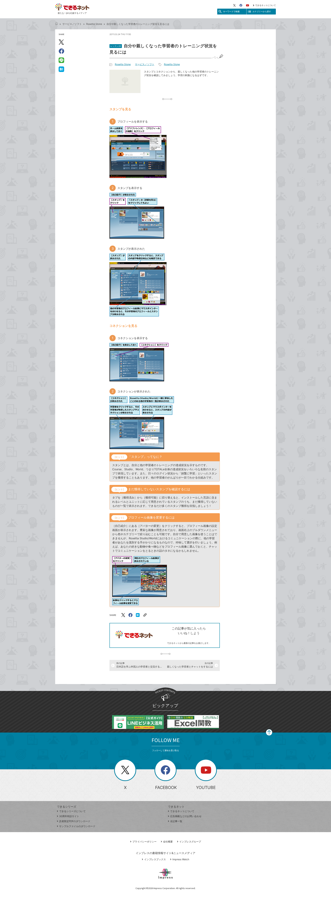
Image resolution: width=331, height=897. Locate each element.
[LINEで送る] (61, 60)
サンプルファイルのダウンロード (77, 826)
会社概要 (168, 841)
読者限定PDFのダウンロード (74, 821)
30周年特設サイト (69, 816)
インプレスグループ (190, 841)
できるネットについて (265, 5)
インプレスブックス (155, 859)
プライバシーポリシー (144, 841)
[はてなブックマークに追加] (61, 69)
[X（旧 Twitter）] (234, 5)
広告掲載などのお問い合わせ (186, 816)
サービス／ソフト (72, 23)
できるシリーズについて (72, 811)
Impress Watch (180, 859)
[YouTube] (247, 5)
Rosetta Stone (94, 23)
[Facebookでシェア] (61, 51)
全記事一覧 (176, 821)
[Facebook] (240, 5)
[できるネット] (56, 24)
